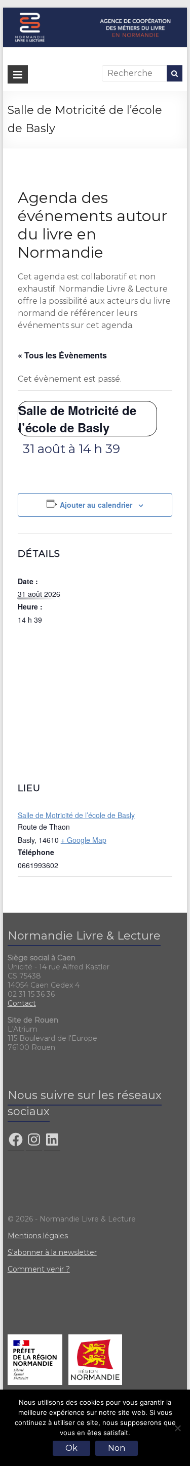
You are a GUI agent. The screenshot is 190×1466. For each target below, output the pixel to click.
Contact (22, 1003)
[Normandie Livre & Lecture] (95, 12)
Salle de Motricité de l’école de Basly (76, 815)
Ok (71, 1448)
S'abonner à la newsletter (52, 1252)
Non (116, 1448)
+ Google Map (83, 840)
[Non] (177, 1428)
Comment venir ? (39, 1269)
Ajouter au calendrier (96, 505)
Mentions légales (38, 1235)
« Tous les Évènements (62, 355)
